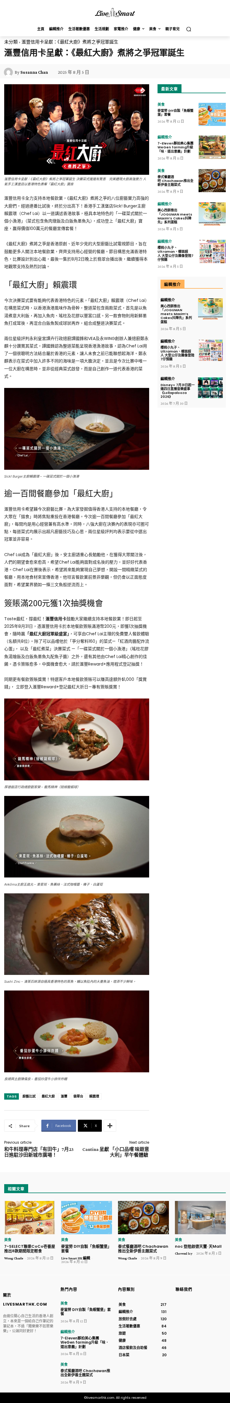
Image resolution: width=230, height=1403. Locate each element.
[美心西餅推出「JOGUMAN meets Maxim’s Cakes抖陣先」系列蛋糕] (212, 214)
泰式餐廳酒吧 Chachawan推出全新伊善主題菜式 (175, 180)
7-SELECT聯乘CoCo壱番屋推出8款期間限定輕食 (29, 1249)
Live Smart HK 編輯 (75, 1258)
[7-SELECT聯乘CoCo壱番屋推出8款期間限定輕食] (29, 1217)
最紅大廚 (48, 1096)
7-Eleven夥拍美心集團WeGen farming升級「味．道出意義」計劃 (175, 147)
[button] (188, 29)
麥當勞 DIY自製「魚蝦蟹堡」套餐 (175, 112)
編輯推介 (165, 137)
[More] (110, 1126)
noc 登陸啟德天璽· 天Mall (198, 1246)
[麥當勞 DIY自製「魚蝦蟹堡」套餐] (212, 114)
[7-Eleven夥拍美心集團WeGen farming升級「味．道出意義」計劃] (212, 147)
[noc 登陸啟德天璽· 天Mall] (200, 1217)
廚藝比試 (29, 1096)
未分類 (11, 42)
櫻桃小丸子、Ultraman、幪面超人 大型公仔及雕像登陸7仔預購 (175, 253)
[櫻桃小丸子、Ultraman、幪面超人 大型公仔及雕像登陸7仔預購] (212, 251)
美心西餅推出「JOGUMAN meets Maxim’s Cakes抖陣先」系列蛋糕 (175, 216)
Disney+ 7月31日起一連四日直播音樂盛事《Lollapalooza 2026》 (178, 391)
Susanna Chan (34, 72)
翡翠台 (78, 1096)
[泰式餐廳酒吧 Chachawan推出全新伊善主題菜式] (212, 180)
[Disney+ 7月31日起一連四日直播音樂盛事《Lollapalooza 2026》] (210, 387)
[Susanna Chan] (9, 72)
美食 (161, 104)
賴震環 (94, 1096)
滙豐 (64, 1096)
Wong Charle (13, 1258)
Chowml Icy (184, 1253)
